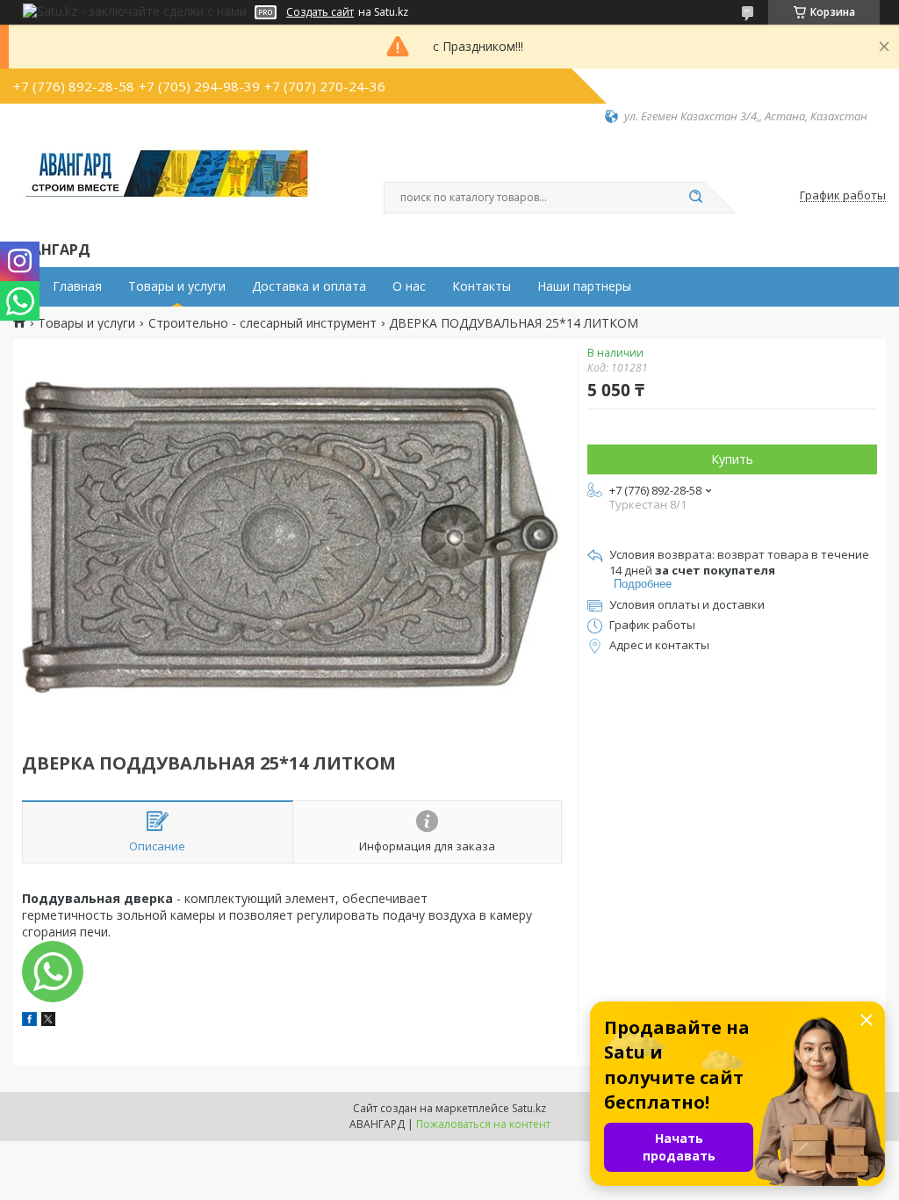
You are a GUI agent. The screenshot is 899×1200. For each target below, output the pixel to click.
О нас (409, 286)
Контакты (481, 286)
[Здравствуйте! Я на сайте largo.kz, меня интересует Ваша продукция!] (52, 971)
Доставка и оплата (309, 286)
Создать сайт (320, 12)
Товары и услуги (177, 286)
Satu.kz (529, 1108)
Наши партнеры (584, 286)
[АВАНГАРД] (166, 181)
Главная (77, 286)
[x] (48, 1021)
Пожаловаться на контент (483, 1124)
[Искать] (695, 197)
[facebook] (29, 1021)
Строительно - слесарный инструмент (262, 323)
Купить (732, 459)
